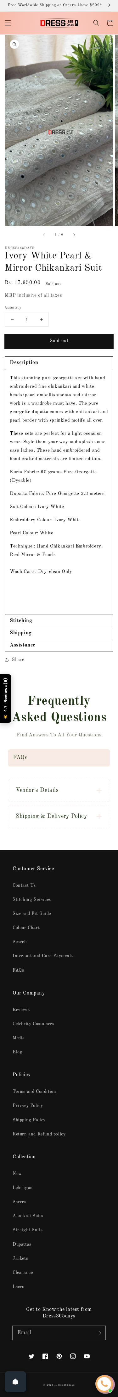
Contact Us (24, 885)
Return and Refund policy (39, 1134)
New (17, 1173)
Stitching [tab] (21, 620)
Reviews (21, 1010)
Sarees (19, 1202)
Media (19, 1038)
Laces (18, 1287)
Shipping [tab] (21, 633)
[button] (8, 23)
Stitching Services (32, 899)
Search (20, 942)
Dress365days (65, 1385)
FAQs (18, 970)
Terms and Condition (34, 1091)
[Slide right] (74, 234)
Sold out (59, 341)
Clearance (23, 1272)
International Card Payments (43, 956)
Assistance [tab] (23, 645)
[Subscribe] (98, 1333)
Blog (17, 1052)
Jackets (20, 1258)
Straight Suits (27, 1230)
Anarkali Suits (28, 1216)
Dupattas (22, 1244)
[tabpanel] (59, 492)
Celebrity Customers (33, 1024)
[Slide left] (44, 234)
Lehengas (22, 1188)
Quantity (13, 307)
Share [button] (18, 659)
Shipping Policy (29, 1120)
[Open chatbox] (104, 1384)
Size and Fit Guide (32, 913)
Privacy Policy (28, 1106)
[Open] (15, 1381)
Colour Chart (26, 928)
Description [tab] (24, 362)
